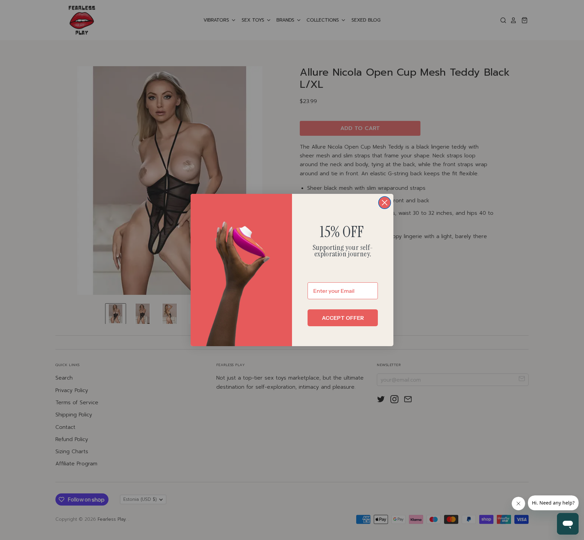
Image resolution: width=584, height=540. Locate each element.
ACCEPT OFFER (343, 317)
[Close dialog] (385, 203)
